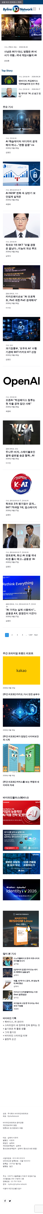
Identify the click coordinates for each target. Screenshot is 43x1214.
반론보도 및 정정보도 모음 (13, 1128)
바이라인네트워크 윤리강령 (13, 1122)
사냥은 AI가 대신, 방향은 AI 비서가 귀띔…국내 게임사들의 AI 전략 (20, 55)
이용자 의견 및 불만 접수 (12, 1188)
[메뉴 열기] (39, 9)
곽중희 (16, 1009)
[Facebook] (5, 1201)
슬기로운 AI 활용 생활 (15, 1028)
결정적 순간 (10, 1039)
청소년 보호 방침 (30, 1148)
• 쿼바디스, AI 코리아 (13, 1021)
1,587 (30, 635)
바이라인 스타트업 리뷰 (16, 1035)
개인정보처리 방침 (10, 1125)
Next (36, 635)
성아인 (16, 997)
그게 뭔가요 (10, 1032)
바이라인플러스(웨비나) (16, 797)
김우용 (16, 964)
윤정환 (6, 61)
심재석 (16, 975)
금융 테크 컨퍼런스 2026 (11, 2)
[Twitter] (10, 1201)
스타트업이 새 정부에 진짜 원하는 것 (22, 1025)
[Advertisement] (21, 1074)
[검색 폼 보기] (34, 9)
